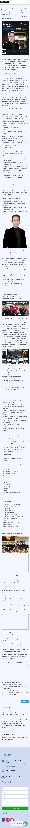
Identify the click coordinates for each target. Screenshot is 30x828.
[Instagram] (8, 820)
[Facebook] (3, 820)
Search (3, 699)
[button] (28, 2)
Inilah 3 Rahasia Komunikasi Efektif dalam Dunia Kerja (14, 729)
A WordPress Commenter (7, 737)
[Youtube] (12, 820)
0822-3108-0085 (11, 770)
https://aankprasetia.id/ (8, 296)
